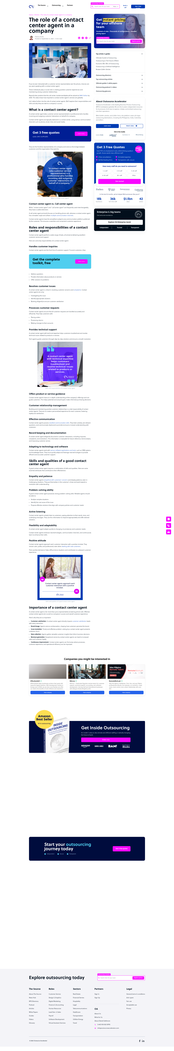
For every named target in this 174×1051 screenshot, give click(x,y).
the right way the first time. (66, 534)
